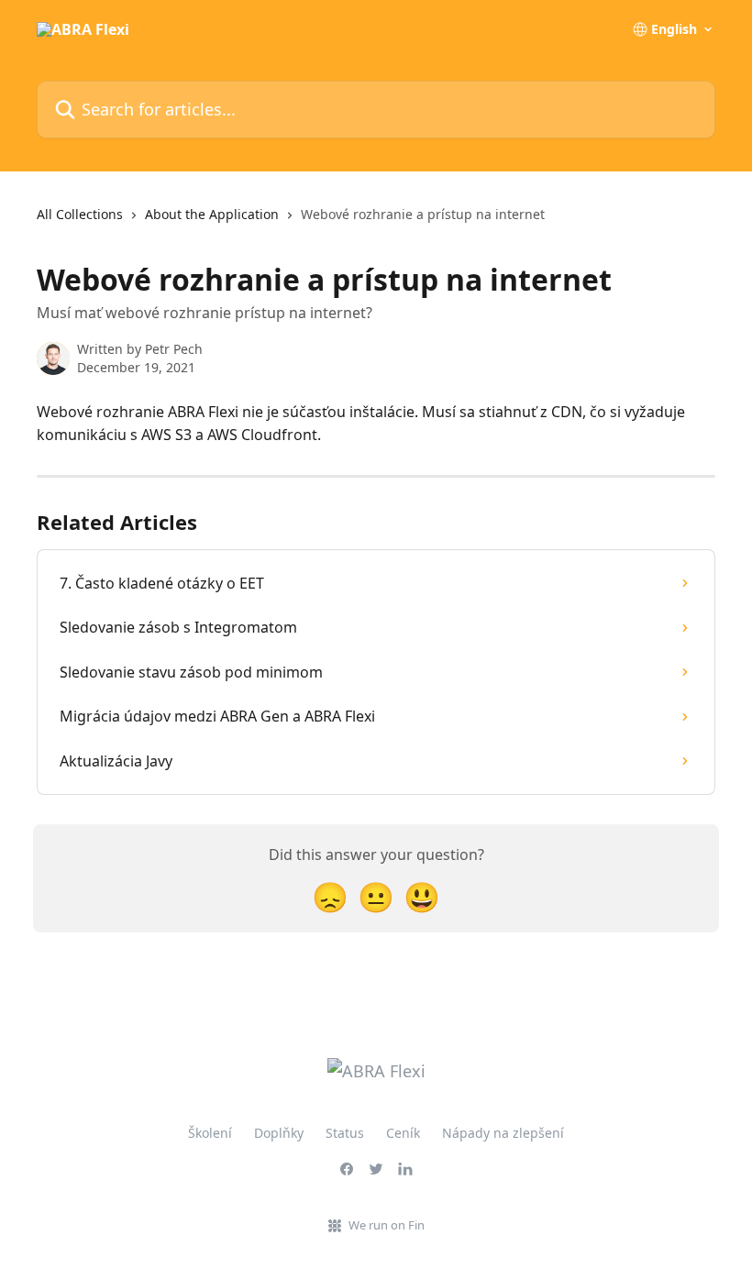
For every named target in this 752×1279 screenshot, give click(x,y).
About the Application (212, 214)
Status (345, 1132)
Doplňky (279, 1132)
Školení (210, 1132)
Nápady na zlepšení (503, 1132)
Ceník (403, 1132)
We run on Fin (386, 1225)
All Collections (80, 214)
